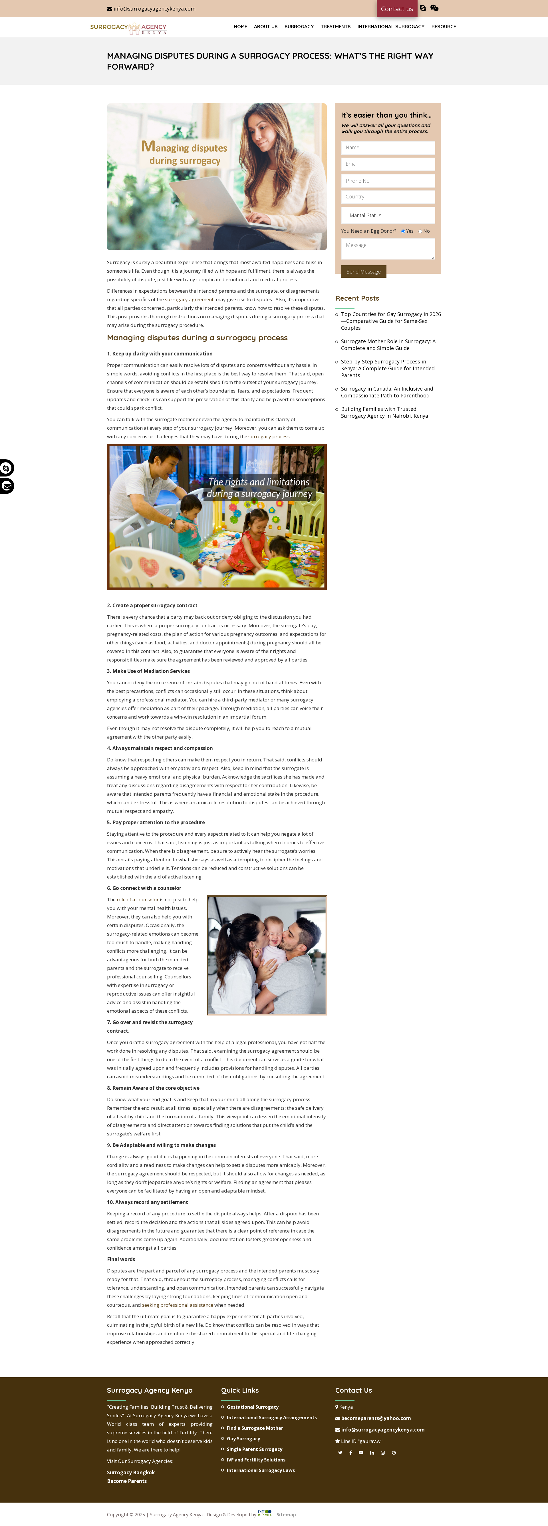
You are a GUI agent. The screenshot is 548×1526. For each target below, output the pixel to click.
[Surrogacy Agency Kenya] (129, 28)
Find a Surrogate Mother (255, 1428)
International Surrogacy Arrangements (272, 1417)
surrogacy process (269, 436)
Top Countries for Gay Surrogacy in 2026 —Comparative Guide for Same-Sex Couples (391, 321)
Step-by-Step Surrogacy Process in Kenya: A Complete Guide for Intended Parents (388, 368)
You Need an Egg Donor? (368, 231)
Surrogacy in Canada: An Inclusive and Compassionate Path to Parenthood (387, 392)
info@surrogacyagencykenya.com (154, 8)
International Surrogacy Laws (261, 1470)
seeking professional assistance (177, 1305)
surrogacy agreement (189, 299)
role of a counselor (138, 899)
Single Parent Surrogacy (254, 1449)
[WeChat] (435, 8)
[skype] (423, 8)
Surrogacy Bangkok (131, 1472)
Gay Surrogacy (243, 1438)
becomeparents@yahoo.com (375, 1418)
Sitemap (286, 1515)
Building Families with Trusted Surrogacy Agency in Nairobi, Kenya (384, 412)
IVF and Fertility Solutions (256, 1460)
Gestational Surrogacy (253, 1407)
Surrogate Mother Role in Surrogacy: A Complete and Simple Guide (388, 344)
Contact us (397, 8)
